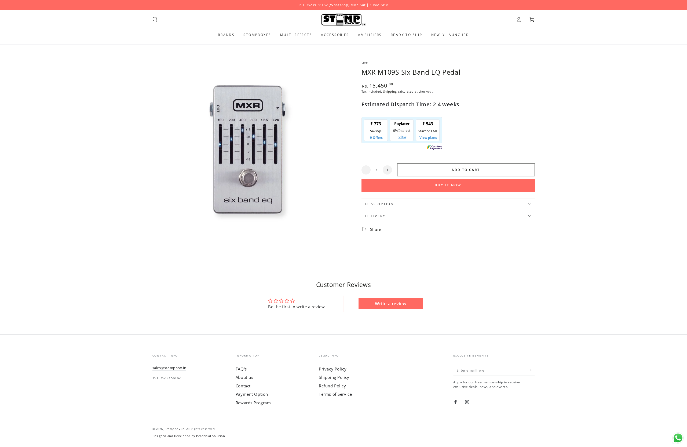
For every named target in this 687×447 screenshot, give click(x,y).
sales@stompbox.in (169, 367)
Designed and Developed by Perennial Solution (188, 436)
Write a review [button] (390, 304)
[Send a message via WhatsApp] (678, 438)
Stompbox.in (174, 429)
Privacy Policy (332, 369)
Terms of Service (335, 394)
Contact (243, 385)
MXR (364, 63)
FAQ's (241, 369)
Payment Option (252, 394)
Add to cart (466, 170)
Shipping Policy (334, 377)
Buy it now (448, 185)
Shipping (390, 91)
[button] (155, 19)
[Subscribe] (532, 370)
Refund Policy (332, 385)
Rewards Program (253, 402)
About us (244, 377)
